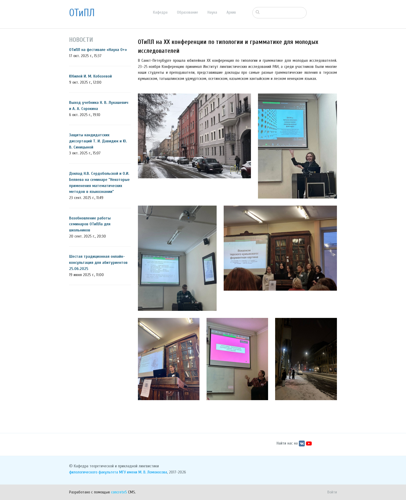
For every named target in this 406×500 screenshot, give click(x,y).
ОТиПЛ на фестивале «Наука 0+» (98, 49)
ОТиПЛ (82, 13)
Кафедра (160, 12)
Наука (212, 12)
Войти (332, 492)
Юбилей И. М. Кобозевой (90, 76)
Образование (187, 12)
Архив (231, 12)
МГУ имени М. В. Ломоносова (143, 472)
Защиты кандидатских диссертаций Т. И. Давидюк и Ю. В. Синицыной (98, 141)
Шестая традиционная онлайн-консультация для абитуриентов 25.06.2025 (98, 262)
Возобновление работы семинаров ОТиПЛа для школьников (90, 224)
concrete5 (119, 492)
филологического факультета (93, 472)
